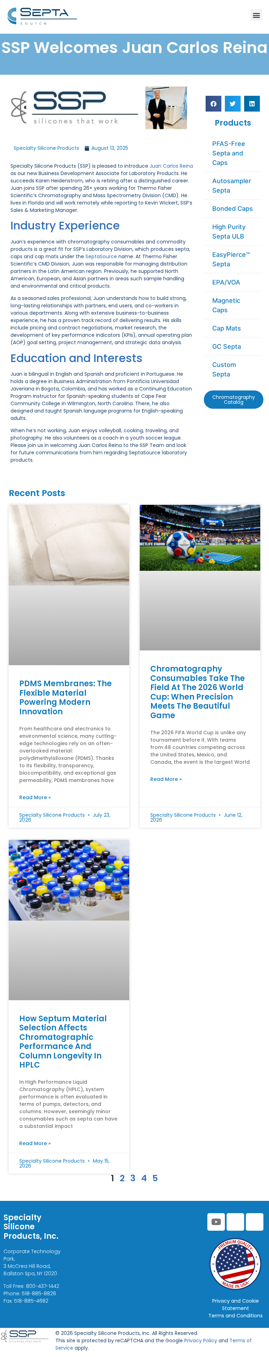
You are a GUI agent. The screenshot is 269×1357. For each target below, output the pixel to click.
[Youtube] (216, 1222)
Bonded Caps (232, 208)
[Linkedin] (235, 1222)
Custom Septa (224, 369)
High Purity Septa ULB (229, 231)
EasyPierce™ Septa (231, 259)
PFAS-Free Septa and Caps (228, 153)
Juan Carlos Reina (171, 165)
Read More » (35, 797)
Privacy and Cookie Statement (235, 1304)
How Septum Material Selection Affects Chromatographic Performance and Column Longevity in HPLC (63, 1041)
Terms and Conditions (235, 1315)
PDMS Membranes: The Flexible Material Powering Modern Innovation (65, 697)
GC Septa (226, 346)
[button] (256, 15)
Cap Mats (226, 328)
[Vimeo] (254, 1222)
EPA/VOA (226, 282)
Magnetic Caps (226, 305)
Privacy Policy (200, 1340)
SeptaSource (101, 256)
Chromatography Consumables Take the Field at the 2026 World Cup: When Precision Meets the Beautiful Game (197, 692)
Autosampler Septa (231, 185)
